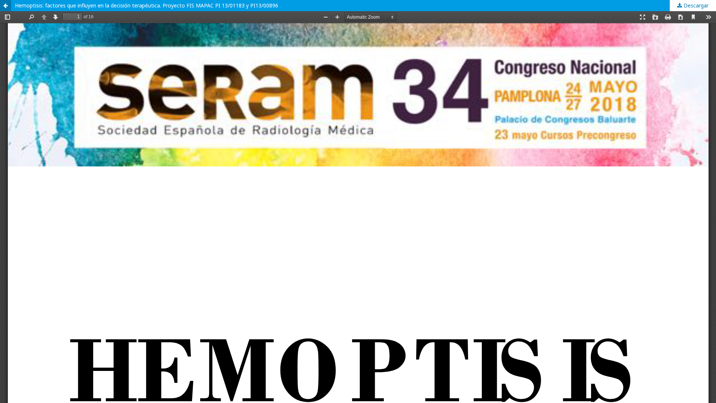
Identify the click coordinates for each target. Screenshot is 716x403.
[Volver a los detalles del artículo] (5, 5)
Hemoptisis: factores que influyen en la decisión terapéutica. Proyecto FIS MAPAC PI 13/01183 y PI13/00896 (146, 5)
